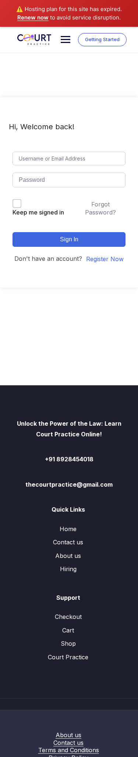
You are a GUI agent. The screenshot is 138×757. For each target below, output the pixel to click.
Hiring (68, 569)
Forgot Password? (100, 208)
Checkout (68, 616)
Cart (68, 630)
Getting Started (102, 39)
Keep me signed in (38, 212)
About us (68, 555)
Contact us (68, 542)
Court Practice (68, 657)
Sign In (69, 239)
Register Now (105, 259)
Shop (68, 643)
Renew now (33, 17)
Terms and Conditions (68, 750)
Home (68, 529)
